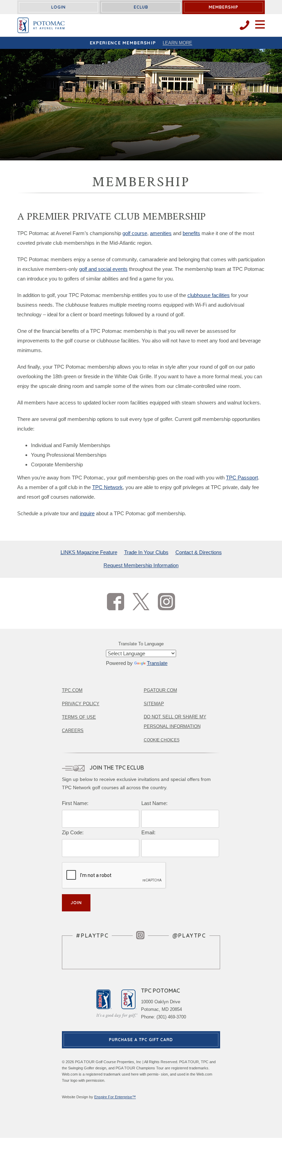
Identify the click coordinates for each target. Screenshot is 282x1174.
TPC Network (107, 487)
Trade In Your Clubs (146, 552)
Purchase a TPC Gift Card (141, 1039)
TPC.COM (72, 690)
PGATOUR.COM (160, 690)
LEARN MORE (177, 42)
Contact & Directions (198, 552)
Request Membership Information (141, 565)
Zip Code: (73, 832)
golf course (134, 233)
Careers (73, 730)
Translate (157, 663)
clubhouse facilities (208, 295)
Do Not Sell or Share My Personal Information (175, 721)
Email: (148, 832)
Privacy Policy (80, 703)
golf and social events (103, 269)
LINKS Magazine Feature (89, 552)
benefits (191, 233)
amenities (161, 233)
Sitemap (154, 703)
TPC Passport (242, 477)
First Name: (75, 803)
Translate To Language (141, 643)
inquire (87, 513)
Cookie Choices (162, 740)
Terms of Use (79, 717)
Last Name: (154, 803)
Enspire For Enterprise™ (115, 1097)
